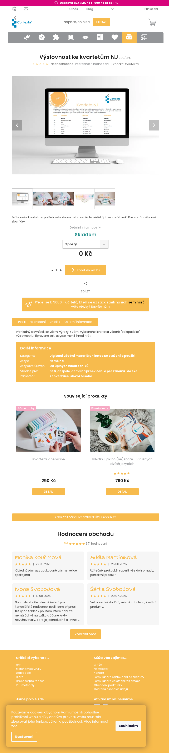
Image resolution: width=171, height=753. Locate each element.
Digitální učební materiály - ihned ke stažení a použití (92, 356)
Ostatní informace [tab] (78, 322)
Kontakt (99, 673)
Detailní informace (83, 227)
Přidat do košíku (88, 270)
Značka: (126, 64)
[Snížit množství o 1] (52, 269)
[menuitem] (27, 37)
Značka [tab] (55, 322)
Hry (18, 665)
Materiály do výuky (28, 669)
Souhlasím (128, 725)
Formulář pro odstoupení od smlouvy (119, 677)
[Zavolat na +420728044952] (18, 9)
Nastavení (24, 736)
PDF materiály (25, 685)
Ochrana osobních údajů (111, 689)
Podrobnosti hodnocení (92, 64)
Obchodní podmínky (108, 685)
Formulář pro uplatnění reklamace (117, 681)
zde (14, 726)
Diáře (19, 677)
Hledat (101, 22)
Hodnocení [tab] (38, 322)
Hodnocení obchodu (85, 534)
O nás (73, 9)
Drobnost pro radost (30, 681)
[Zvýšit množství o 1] (60, 269)
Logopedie (23, 673)
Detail (48, 492)
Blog (89, 9)
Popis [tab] (22, 322)
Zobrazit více (85, 634)
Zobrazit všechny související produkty (85, 517)
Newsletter (101, 669)
